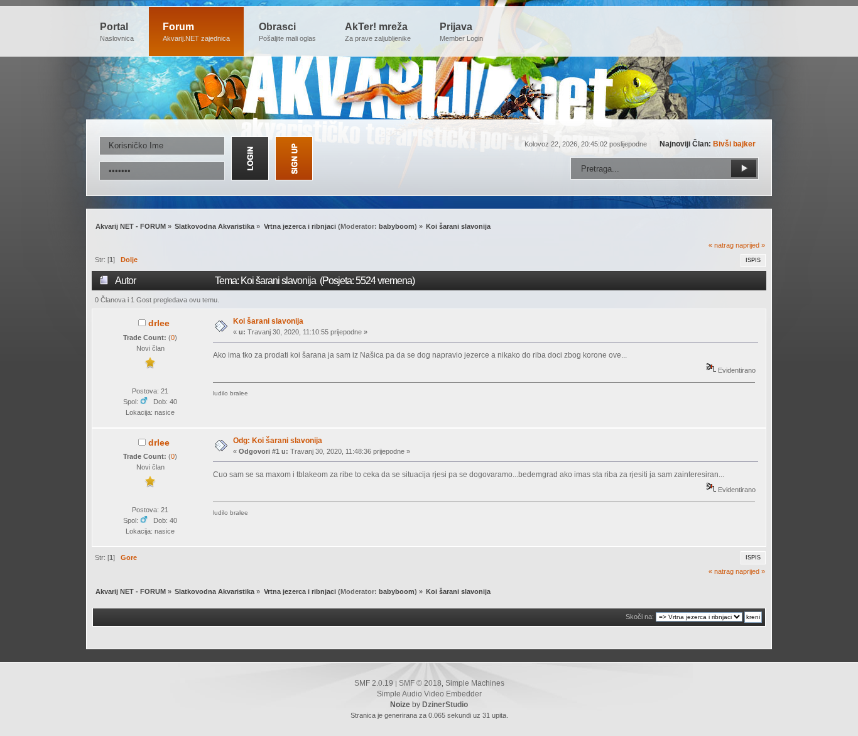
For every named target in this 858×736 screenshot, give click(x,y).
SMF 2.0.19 (373, 683)
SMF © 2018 (420, 683)
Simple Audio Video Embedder (429, 693)
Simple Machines (474, 683)
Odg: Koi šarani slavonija (277, 440)
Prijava (461, 31)
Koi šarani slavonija (268, 321)
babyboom (397, 226)
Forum (196, 31)
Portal (117, 31)
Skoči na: (640, 616)
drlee (159, 323)
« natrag (721, 245)
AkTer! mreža (378, 31)
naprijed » (750, 245)
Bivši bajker (734, 144)
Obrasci (287, 31)
